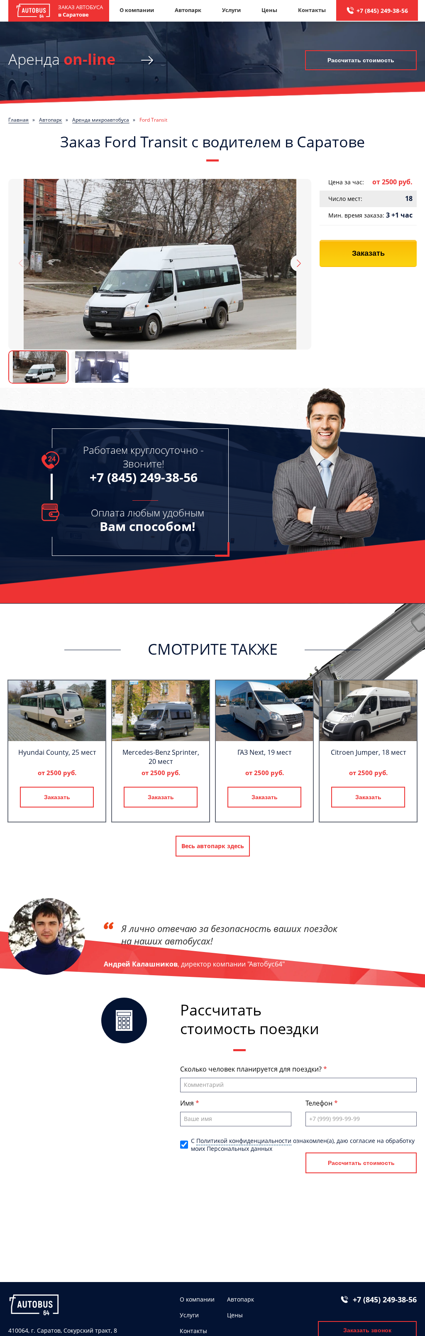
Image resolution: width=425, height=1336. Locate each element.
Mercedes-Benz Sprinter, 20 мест (160, 757)
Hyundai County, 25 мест (57, 752)
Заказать (368, 253)
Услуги (231, 10)
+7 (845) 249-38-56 (382, 11)
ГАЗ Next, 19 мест (264, 752)
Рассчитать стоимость (360, 60)
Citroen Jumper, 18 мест (368, 752)
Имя (187, 1103)
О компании (137, 10)
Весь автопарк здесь (212, 846)
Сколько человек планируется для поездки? (251, 1069)
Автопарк (188, 10)
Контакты (312, 10)
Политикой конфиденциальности (243, 1141)
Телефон (319, 1103)
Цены (269, 10)
